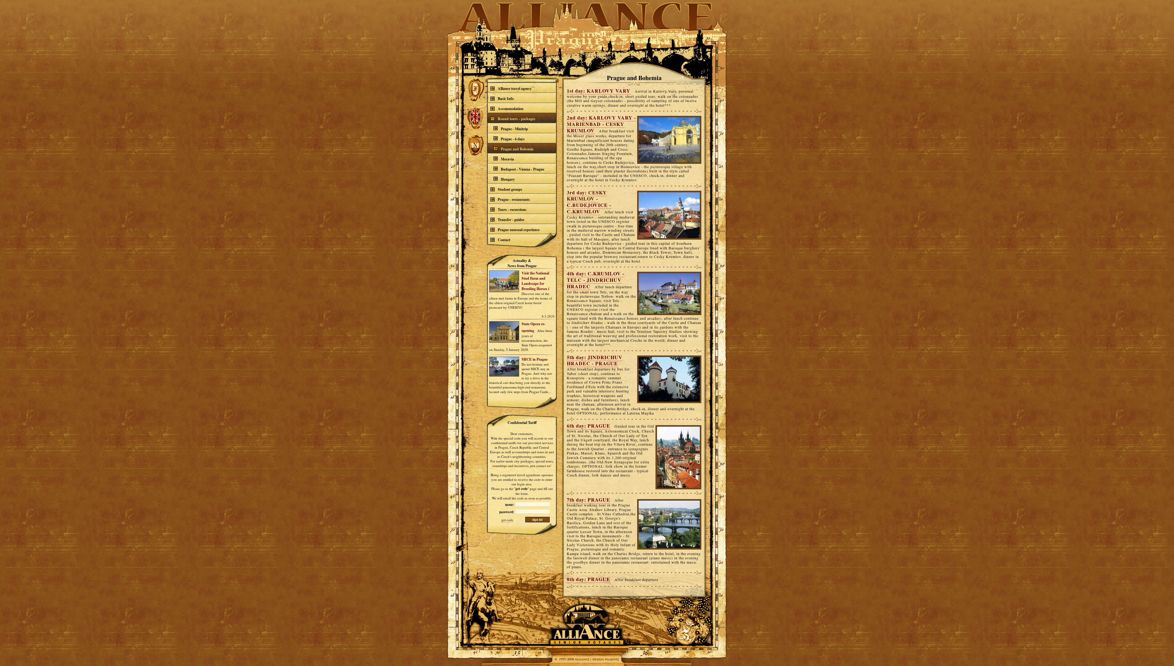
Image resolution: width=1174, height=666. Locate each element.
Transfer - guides (511, 219)
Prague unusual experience (519, 229)
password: (506, 512)
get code (507, 519)
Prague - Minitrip (514, 128)
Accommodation (510, 108)
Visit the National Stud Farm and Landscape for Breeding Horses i (535, 280)
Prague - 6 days (513, 139)
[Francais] (475, 89)
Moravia (507, 159)
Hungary (508, 179)
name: (509, 504)
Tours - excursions (512, 209)
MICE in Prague (535, 359)
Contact (504, 239)
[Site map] (572, 659)
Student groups (510, 189)
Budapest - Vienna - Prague (522, 169)
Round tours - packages (516, 118)
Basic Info (506, 98)
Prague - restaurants (514, 199)
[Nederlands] (475, 145)
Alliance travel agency (515, 88)
